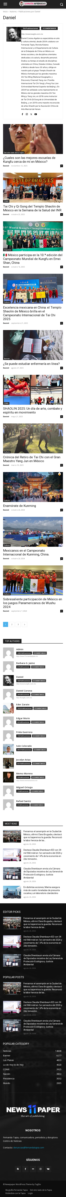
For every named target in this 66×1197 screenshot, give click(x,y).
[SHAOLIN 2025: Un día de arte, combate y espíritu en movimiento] (33, 390)
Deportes (7, 250)
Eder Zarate (22, 704)
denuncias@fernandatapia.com (28, 1147)
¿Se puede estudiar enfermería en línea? (31, 364)
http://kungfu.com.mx (24, 698)
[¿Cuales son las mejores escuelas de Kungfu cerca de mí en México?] (33, 139)
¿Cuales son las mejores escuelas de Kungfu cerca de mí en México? (29, 159)
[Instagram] (27, 113)
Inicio (5, 11)
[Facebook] (22, 113)
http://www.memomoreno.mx (26, 780)
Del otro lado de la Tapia (14, 153)
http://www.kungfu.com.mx (32, 34)
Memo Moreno (24, 773)
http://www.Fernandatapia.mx (27, 656)
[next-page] (24, 624)
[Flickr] (33, 1169)
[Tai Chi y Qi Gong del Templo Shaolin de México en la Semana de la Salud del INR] (33, 188)
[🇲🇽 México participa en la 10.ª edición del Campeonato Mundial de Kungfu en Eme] (33, 236)
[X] (31, 113)
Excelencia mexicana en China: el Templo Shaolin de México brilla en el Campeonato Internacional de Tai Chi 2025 (32, 313)
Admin (19, 649)
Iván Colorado (24, 745)
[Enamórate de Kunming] (33, 487)
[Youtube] (36, 113)
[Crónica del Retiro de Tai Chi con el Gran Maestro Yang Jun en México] (33, 438)
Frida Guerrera (24, 732)
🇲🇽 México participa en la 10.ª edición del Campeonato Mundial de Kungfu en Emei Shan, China (32, 259)
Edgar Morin (23, 718)
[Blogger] (18, 1169)
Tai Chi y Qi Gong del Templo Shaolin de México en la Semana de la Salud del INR (32, 208)
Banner (7, 358)
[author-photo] (13, 71)
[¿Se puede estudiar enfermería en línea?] (33, 345)
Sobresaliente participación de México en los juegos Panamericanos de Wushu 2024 (32, 603)
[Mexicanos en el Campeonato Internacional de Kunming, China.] (33, 532)
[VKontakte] (48, 1169)
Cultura (7, 302)
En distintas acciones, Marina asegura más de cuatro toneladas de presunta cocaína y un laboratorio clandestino (41, 890)
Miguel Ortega (24, 787)
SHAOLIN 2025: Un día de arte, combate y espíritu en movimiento (32, 410)
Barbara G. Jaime (25, 663)
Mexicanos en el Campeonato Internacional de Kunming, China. (26, 552)
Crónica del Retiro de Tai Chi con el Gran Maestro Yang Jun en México (31, 459)
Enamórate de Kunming (19, 506)
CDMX (6, 201)
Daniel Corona (24, 690)
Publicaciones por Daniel (29, 11)
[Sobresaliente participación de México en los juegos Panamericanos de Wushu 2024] (33, 580)
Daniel (6, 166)
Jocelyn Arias (23, 759)
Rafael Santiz (23, 801)
